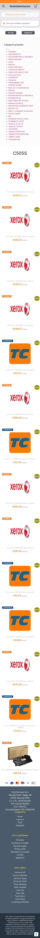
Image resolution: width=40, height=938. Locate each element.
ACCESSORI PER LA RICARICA (20, 57)
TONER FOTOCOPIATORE (18, 134)
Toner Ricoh (20, 899)
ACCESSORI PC (14, 54)
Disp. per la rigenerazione (18, 88)
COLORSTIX (13, 77)
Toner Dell (20, 893)
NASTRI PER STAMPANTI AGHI (20, 106)
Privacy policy (20, 849)
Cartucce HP (20, 872)
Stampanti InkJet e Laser (18, 119)
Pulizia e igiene (14, 113)
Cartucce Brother (20, 875)
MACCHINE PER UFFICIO (18, 101)
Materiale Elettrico (15, 103)
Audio (10, 62)
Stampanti (20, 825)
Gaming (11, 90)
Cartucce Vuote (14, 75)
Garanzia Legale (20, 846)
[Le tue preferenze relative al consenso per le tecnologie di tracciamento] (36, 934)
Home (20, 816)
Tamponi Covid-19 (15, 124)
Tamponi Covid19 (15, 126)
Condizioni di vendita (20, 843)
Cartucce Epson (20, 878)
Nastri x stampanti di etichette (20, 111)
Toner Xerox (20, 896)
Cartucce (20, 819)
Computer (12, 80)
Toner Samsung (20, 884)
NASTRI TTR (13, 108)
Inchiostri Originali (15, 93)
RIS (9, 116)
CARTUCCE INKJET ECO (18, 72)
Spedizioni (20, 858)
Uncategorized (14, 139)
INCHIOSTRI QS (14, 98)
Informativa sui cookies (20, 852)
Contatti (20, 855)
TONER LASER (14, 137)
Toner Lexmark (20, 887)
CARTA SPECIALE (15, 67)
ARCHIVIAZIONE (14, 59)
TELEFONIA (13, 129)
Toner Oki (20, 890)
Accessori (12, 52)
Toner (20, 822)
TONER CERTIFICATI (16, 132)
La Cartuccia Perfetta (20, 902)
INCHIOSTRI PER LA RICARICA (20, 95)
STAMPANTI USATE (16, 121)
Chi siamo (20, 840)
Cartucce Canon (20, 881)
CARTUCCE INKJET (16, 70)
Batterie (11, 64)
